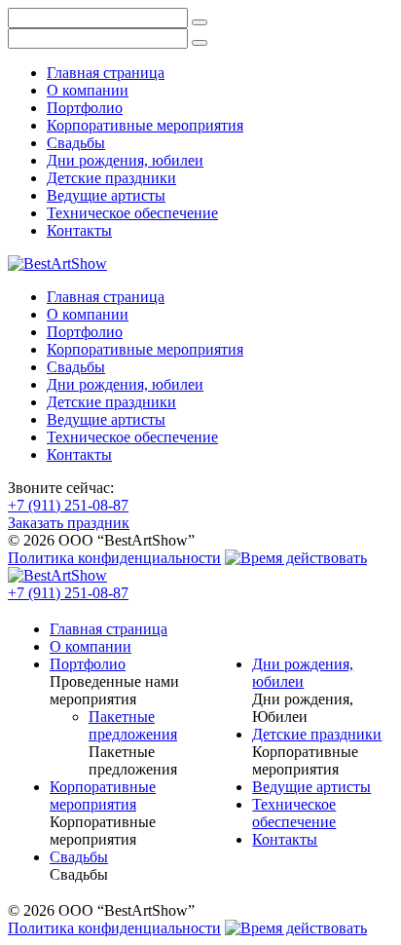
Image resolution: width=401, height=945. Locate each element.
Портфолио (85, 107)
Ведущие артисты (106, 195)
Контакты (79, 230)
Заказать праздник (68, 522)
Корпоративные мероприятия (145, 125)
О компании (87, 90)
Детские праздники (111, 178)
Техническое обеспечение (132, 213)
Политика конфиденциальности (114, 557)
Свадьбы (76, 142)
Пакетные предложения (133, 725)
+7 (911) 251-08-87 (68, 505)
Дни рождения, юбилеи (125, 160)
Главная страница (105, 72)
